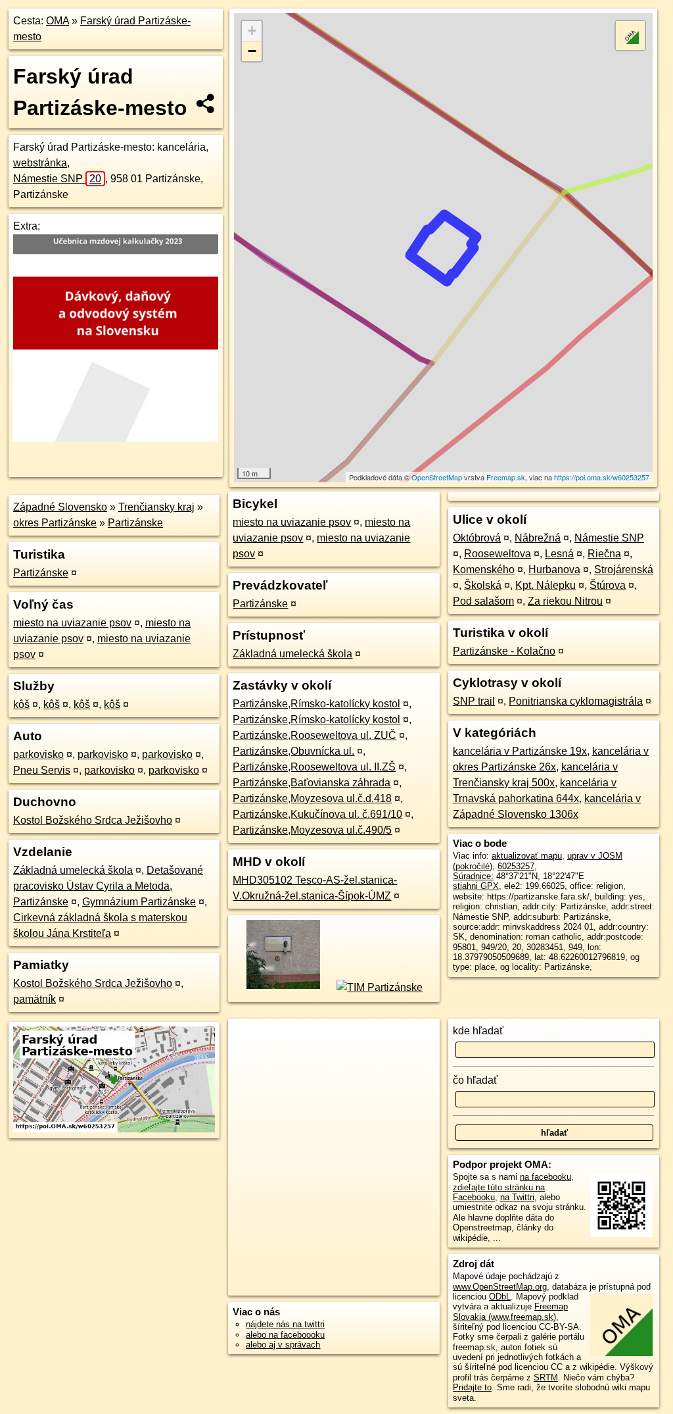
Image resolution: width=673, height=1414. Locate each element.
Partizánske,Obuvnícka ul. (293, 751)
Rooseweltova (497, 553)
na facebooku (545, 1177)
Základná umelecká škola (73, 870)
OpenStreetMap (436, 477)
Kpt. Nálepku (545, 585)
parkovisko (38, 754)
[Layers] (630, 35)
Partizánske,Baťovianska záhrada (311, 782)
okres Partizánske (55, 522)
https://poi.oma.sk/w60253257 (601, 477)
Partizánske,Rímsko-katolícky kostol (316, 703)
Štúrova (608, 585)
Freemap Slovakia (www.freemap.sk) (510, 1311)
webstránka (40, 162)
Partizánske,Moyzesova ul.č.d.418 (312, 798)
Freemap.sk (505, 477)
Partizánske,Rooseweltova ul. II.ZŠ (314, 766)
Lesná (559, 553)
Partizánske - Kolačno (504, 651)
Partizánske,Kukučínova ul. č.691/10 (317, 814)
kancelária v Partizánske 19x (520, 751)
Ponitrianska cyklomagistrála (576, 701)
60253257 (516, 866)
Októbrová (477, 537)
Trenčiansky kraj (156, 507)
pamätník (34, 999)
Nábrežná (538, 537)
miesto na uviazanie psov (72, 622)
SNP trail (474, 701)
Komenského (484, 569)
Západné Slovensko (60, 507)
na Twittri (517, 1197)
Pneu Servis (41, 770)
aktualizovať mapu (527, 856)
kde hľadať (478, 1030)
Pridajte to (472, 1387)
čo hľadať (475, 1080)
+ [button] (252, 30)
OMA (57, 20)
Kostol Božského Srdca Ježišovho (92, 820)
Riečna (604, 553)
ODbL (500, 1296)
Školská (482, 585)
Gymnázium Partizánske (139, 901)
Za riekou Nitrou (565, 601)
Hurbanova (554, 569)
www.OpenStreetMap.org (500, 1287)
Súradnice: (473, 876)
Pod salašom (483, 601)
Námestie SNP (57, 178)
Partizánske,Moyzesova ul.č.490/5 (312, 830)
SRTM (546, 1377)
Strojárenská (623, 569)
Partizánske (135, 522)
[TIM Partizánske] (379, 987)
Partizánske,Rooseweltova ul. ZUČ (314, 735)
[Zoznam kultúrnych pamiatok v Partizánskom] (282, 987)
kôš (21, 704)
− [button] (252, 51)
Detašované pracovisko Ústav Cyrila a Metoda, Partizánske (108, 886)
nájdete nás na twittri (285, 1324)
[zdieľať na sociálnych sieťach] (206, 103)
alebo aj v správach (283, 1345)
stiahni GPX (476, 886)
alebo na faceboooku (285, 1335)
